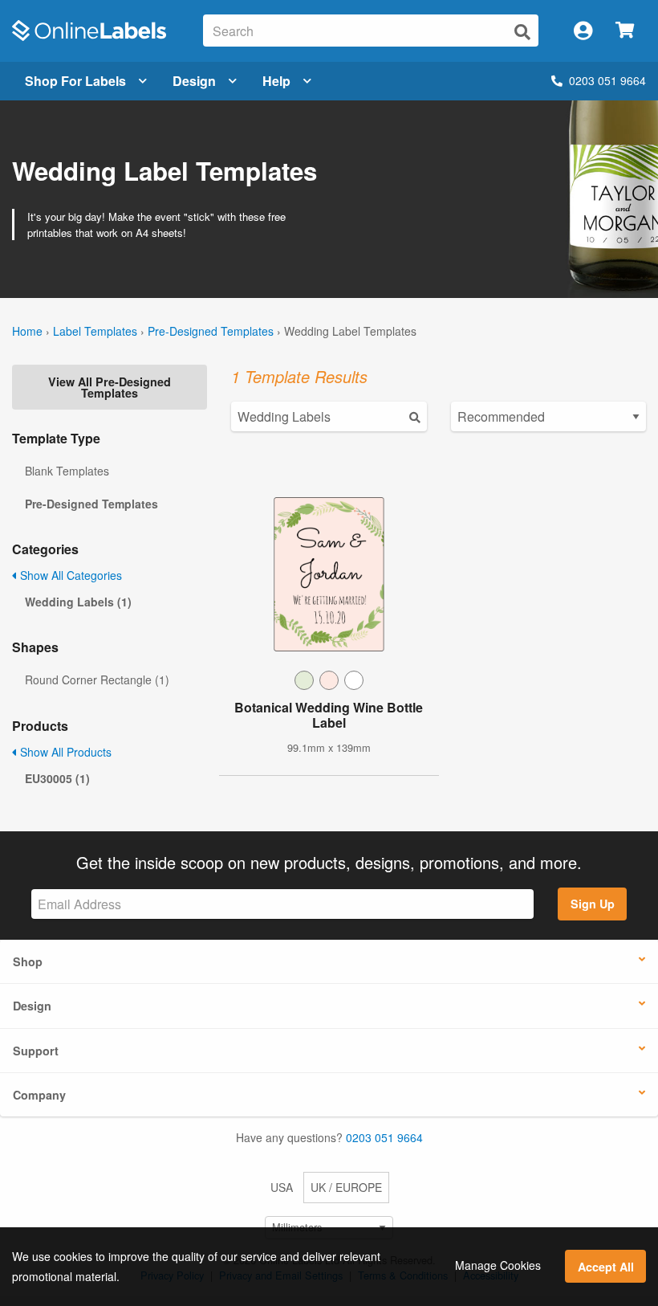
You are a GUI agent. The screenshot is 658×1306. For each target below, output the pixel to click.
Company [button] (39, 1095)
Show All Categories (69, 575)
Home (27, 331)
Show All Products (64, 752)
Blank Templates (67, 471)
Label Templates (95, 331)
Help (276, 80)
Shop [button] (28, 961)
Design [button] (32, 1006)
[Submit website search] (522, 32)
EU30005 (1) (57, 778)
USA (281, 1187)
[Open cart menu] (624, 31)
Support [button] (36, 1051)
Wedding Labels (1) (78, 602)
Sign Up (593, 904)
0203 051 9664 (607, 80)
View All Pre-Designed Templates (109, 387)
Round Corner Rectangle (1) (97, 679)
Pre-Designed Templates (211, 331)
